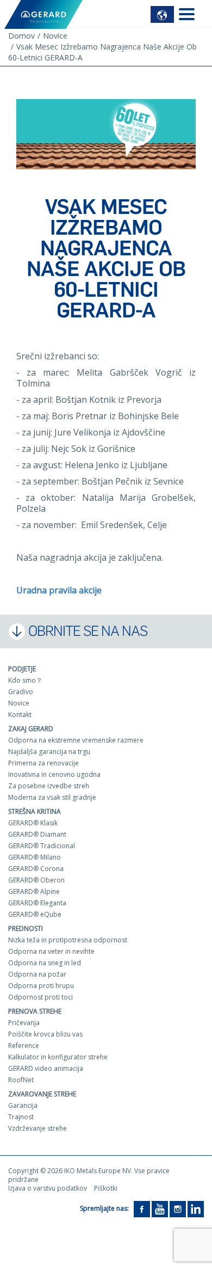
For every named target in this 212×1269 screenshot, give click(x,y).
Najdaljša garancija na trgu (49, 751)
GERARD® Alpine (34, 891)
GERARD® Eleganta (37, 903)
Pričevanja (24, 1022)
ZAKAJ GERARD (30, 728)
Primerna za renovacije (43, 763)
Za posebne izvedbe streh (48, 785)
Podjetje (22, 668)
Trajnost (21, 1116)
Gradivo (20, 691)
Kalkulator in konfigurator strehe (58, 1057)
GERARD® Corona (36, 868)
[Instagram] (178, 1208)
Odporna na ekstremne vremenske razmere (76, 740)
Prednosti (25, 928)
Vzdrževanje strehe (37, 1128)
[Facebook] (142, 1208)
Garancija (23, 1105)
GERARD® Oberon (36, 880)
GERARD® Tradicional (41, 845)
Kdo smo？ (25, 680)
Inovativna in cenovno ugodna (54, 774)
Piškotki (105, 1188)
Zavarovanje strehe (42, 1094)
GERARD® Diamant (37, 834)
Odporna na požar (37, 974)
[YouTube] (160, 1208)
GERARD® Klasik (33, 822)
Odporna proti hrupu (41, 985)
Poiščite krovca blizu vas (45, 1034)
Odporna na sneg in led (44, 962)
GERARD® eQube (34, 914)
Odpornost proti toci (40, 997)
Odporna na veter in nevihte (51, 951)
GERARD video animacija (45, 1068)
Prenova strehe (34, 1011)
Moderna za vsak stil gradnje (52, 797)
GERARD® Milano (34, 857)
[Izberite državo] (162, 14)
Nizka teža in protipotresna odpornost (67, 940)
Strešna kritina (34, 811)
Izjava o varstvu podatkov (47, 1188)
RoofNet (21, 1079)
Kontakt (20, 714)
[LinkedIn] (196, 1208)
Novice (18, 703)
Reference (23, 1045)
